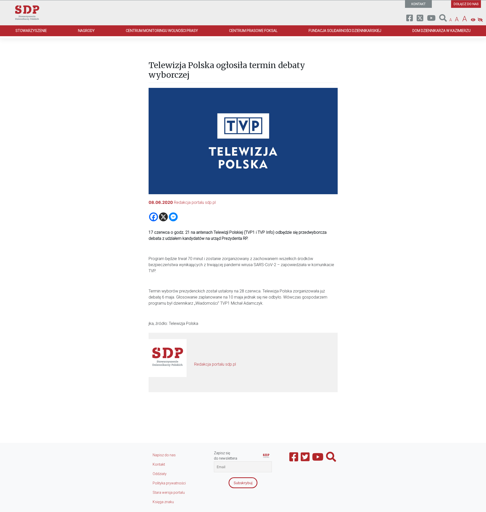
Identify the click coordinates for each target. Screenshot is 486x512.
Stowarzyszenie (31, 31)
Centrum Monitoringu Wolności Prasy (162, 31)
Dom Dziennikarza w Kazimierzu (441, 31)
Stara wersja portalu (169, 492)
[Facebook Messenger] (173, 216)
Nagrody (86, 31)
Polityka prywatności (169, 483)
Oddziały (160, 474)
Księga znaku (163, 502)
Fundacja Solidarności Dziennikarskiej (345, 31)
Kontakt (159, 464)
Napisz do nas (164, 455)
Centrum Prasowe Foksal (253, 31)
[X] (163, 216)
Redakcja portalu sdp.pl (195, 202)
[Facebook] (153, 216)
